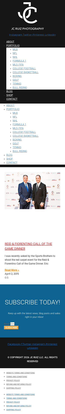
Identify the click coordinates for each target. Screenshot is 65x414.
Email (7, 323)
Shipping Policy (13, 388)
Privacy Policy (13, 380)
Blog (9, 91)
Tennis (17, 83)
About (10, 41)
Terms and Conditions (16, 377)
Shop (9, 95)
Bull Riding (20, 87)
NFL (15, 53)
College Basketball (25, 72)
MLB (15, 49)
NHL (15, 57)
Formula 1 (19, 60)
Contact (12, 99)
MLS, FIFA (18, 64)
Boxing (17, 76)
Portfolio (13, 45)
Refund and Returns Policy (18, 384)
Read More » (12, 269)
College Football (24, 68)
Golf (16, 79)
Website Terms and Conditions (20, 373)
